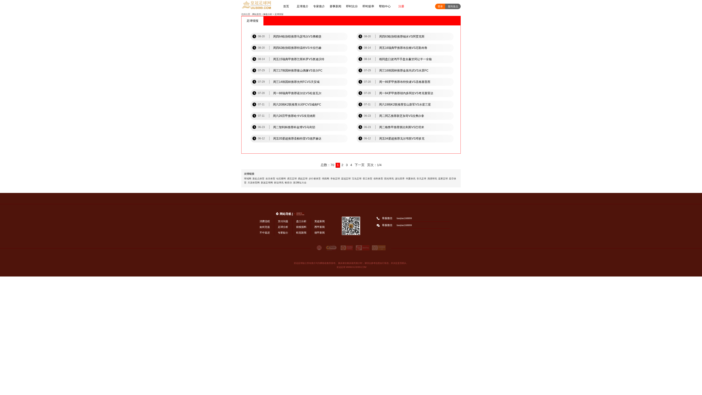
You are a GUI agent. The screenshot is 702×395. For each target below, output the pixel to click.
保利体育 (378, 178)
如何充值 (265, 226)
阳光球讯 (389, 178)
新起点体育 (258, 178)
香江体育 (367, 178)
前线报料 (301, 226)
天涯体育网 (254, 182)
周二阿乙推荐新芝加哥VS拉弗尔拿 (401, 115)
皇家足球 (443, 178)
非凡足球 (421, 178)
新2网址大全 (299, 182)
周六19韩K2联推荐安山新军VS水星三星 (405, 104)
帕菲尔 (288, 182)
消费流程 (265, 221)
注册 (401, 6)
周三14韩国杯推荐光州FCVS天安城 (296, 81)
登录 (440, 6)
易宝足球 (292, 178)
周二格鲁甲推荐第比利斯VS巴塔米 (401, 127)
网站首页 (256, 14)
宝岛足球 (356, 178)
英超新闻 (319, 221)
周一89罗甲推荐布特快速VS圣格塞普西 (404, 81)
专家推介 (319, 6)
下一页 (360, 165)
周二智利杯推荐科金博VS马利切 (294, 127)
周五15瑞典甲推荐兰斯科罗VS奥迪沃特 (298, 59)
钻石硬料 (281, 178)
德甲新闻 (319, 232)
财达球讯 (279, 182)
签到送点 (453, 6)
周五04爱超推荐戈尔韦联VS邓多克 (401, 138)
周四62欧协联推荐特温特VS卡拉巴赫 (297, 47)
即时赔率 (368, 6)
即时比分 (352, 6)
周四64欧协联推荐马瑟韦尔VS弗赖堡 (297, 36)
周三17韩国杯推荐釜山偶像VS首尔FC (297, 70)
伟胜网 (325, 178)
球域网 (247, 178)
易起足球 (302, 178)
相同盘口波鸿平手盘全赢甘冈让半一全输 (405, 59)
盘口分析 (301, 221)
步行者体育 (315, 178)
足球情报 (279, 14)
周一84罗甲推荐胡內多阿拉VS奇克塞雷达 (406, 93)
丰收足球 (335, 178)
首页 (286, 6)
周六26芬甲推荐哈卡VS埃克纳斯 (294, 115)
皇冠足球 (346, 178)
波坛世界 (400, 178)
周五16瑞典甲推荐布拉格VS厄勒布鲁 (403, 47)
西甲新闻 (319, 226)
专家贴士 (283, 232)
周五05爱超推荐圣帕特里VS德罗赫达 (297, 138)
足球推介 (302, 6)
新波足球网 (267, 182)
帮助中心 (385, 6)
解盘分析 (267, 14)
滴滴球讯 (432, 178)
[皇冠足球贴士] (259, 6)
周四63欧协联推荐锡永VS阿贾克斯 (401, 36)
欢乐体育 (270, 178)
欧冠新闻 (301, 232)
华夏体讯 (410, 178)
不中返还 (265, 232)
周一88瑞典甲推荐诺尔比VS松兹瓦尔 (297, 93)
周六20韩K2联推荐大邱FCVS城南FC (297, 104)
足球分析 (283, 226)
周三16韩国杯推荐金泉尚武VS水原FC (404, 70)
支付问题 (283, 221)
